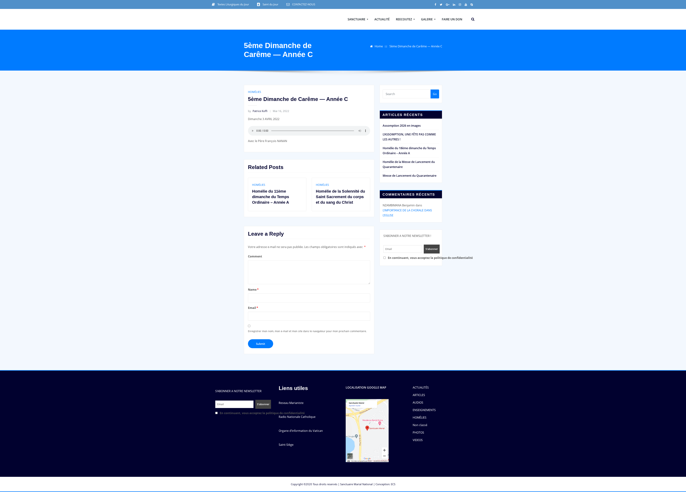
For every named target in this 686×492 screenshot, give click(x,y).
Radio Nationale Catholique (297, 417)
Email (253, 308)
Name (253, 290)
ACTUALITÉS (421, 387)
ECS (393, 484)
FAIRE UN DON (452, 19)
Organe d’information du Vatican (301, 431)
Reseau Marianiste (291, 403)
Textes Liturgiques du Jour (233, 4)
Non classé (420, 425)
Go (435, 94)
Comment (255, 256)
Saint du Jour (270, 4)
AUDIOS (418, 402)
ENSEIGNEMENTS (424, 410)
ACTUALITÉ (382, 19)
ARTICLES (419, 395)
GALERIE (427, 19)
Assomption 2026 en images (402, 126)
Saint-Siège (286, 445)
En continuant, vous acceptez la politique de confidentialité (412, 258)
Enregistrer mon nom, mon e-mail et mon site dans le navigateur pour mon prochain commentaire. (307, 331)
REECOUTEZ (404, 19)
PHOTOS (418, 432)
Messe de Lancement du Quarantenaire (409, 176)
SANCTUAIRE (357, 19)
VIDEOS (418, 440)
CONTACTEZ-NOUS (303, 4)
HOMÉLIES (254, 92)
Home (379, 46)
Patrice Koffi (257, 111)
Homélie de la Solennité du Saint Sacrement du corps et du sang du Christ (278, 197)
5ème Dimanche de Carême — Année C (415, 46)
